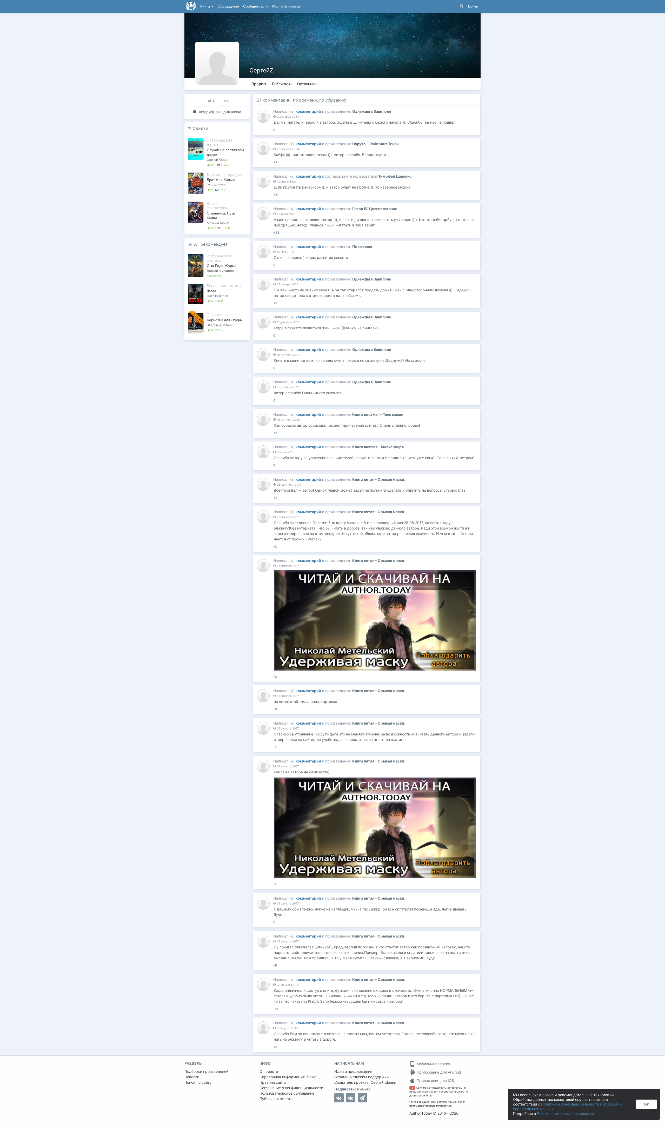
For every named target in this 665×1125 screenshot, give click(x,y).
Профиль (259, 84)
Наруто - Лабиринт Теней (375, 144)
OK (646, 1104)
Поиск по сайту (197, 1082)
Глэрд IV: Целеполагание (374, 208)
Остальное (307, 84)
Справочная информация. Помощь (291, 1077)
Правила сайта (273, 1082)
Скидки (200, 128)
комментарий (308, 111)
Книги (205, 6)
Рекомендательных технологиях (566, 1113)
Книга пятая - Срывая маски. (378, 479)
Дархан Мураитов (220, 271)
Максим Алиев (218, 223)
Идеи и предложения (353, 1071)
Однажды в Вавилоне (371, 111)
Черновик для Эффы (225, 320)
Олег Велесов (217, 296)
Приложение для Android (438, 1072)
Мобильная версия (433, 1064)
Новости (191, 1077)
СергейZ (261, 70)
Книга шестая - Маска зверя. (378, 447)
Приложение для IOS (435, 1080)
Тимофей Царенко (395, 176)
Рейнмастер (216, 185)
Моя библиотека (286, 6)
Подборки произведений (206, 1071)
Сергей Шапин (383, 1082)
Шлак (211, 291)
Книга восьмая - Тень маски (377, 414)
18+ (412, 1087)
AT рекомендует (211, 244)
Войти (473, 6)
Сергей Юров (217, 160)
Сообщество (254, 6)
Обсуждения (228, 6)
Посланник (362, 246)
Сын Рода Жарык (221, 266)
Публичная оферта (276, 1098)
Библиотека (282, 84)
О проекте (269, 1071)
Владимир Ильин (219, 325)
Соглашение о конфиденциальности (291, 1088)
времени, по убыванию (322, 100)
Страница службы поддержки (361, 1077)
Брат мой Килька (221, 180)
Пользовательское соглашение (287, 1093)
